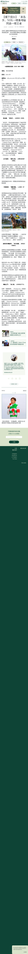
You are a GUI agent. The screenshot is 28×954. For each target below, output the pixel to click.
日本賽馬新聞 (10, 26)
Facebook (14, 455)
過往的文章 (23, 448)
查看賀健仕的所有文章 (8, 372)
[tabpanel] (14, 409)
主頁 (16, 448)
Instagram (14, 453)
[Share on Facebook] (12, 378)
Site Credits (23, 462)
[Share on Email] (8, 378)
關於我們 (14, 450)
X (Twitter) (14, 457)
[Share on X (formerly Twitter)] (16, 378)
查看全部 (24, 390)
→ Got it (25, 951)
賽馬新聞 (5, 26)
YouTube (14, 459)
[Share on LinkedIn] (20, 378)
